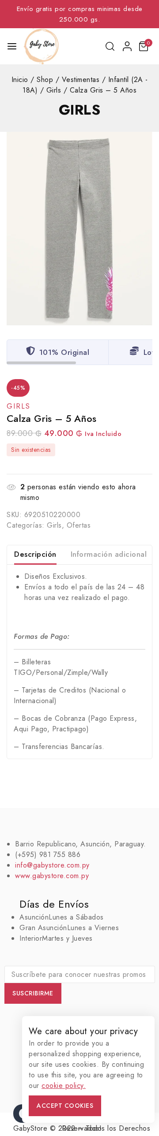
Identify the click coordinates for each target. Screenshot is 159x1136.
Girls (80, 110)
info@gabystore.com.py (52, 865)
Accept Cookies (65, 1105)
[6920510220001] (79, 228)
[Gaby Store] (41, 46)
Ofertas (79, 525)
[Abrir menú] (12, 46)
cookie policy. (64, 1085)
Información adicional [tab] (109, 554)
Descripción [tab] (35, 554)
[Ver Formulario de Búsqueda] (111, 46)
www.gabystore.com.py (52, 876)
